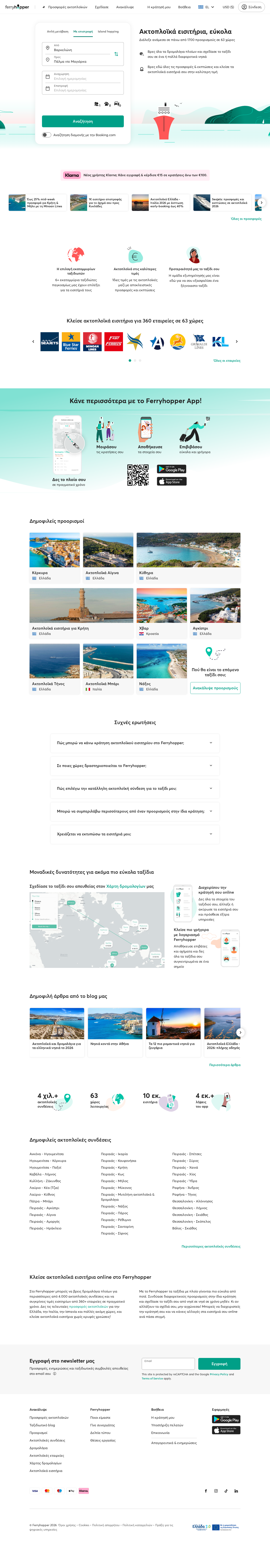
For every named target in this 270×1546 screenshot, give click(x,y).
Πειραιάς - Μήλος (114, 1181)
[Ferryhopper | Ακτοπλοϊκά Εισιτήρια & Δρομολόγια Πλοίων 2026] (17, 6)
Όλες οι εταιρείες (227, 360)
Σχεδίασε (102, 7)
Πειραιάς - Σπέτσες (187, 1154)
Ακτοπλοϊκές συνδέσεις (47, 1440)
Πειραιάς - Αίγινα (43, 1215)
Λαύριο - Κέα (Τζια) (44, 1188)
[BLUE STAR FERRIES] (71, 341)
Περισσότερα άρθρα (224, 1065)
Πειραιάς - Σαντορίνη (117, 1226)
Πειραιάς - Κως (112, 1174)
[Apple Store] (172, 481)
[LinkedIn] (236, 1491)
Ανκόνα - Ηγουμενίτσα (47, 1154)
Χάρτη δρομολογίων (126, 886)
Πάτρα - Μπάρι (41, 1201)
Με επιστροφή (83, 31)
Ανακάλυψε (125, 7)
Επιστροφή (61, 85)
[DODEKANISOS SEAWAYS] (178, 341)
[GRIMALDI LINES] (199, 341)
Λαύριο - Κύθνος (42, 1194)
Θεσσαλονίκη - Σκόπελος (191, 1221)
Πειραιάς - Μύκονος (116, 1188)
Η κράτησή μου (159, 7)
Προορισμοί (38, 1433)
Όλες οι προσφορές (246, 219)
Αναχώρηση (61, 74)
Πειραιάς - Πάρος (114, 1213)
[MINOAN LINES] (92, 341)
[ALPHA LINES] (156, 341)
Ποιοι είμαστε (100, 1417)
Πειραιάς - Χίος (184, 1174)
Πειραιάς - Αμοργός (45, 1221)
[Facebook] (206, 1491)
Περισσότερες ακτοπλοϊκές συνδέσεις (211, 1246)
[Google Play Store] (172, 469)
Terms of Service (152, 1378)
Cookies (84, 1525)
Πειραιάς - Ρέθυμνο (116, 1220)
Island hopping (108, 31)
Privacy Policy (219, 1374)
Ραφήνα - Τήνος (184, 1194)
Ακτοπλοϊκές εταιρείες (47, 1455)
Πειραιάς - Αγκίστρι (44, 1208)
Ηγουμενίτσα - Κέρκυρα (48, 1160)
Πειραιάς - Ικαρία (114, 1154)
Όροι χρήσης (67, 1525)
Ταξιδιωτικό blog (42, 1425)
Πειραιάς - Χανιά (185, 1167)
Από (56, 45)
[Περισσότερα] (55, 1373)
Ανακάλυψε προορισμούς (215, 688)
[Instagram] (216, 1491)
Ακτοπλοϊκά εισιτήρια (46, 1471)
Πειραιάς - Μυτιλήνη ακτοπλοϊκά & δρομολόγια (127, 1197)
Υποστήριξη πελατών (167, 1425)
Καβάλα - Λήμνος (43, 1174)
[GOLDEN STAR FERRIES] (135, 341)
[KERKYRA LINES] (220, 341)
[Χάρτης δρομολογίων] (97, 930)
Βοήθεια (184, 7)
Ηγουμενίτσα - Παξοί (45, 1167)
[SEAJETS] (49, 341)
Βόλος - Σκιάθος (184, 1228)
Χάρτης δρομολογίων (46, 1463)
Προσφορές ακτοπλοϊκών (67, 7)
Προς (57, 57)
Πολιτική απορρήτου (106, 1525)
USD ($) (228, 7)
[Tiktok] (226, 1491)
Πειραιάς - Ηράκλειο (45, 1228)
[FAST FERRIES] (113, 341)
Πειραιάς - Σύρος (185, 1160)
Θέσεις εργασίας (103, 1440)
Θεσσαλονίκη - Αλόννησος (192, 1201)
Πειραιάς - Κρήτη (114, 1167)
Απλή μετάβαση (57, 31)
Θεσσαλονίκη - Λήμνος (189, 1208)
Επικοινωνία (160, 1433)
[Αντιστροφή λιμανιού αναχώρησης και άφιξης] (116, 54)
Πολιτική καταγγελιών (137, 1525)
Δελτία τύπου (100, 1433)
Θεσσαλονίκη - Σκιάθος (190, 1215)
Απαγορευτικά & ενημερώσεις (174, 1443)
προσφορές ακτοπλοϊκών (88, 1306)
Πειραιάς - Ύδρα (184, 1181)
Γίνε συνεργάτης (102, 1425)
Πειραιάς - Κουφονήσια (118, 1160)
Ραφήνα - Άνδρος (185, 1188)
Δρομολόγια (39, 1448)
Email (148, 1361)
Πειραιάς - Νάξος (114, 1206)
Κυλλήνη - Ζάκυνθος (45, 1181)
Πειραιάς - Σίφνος (114, 1233)
